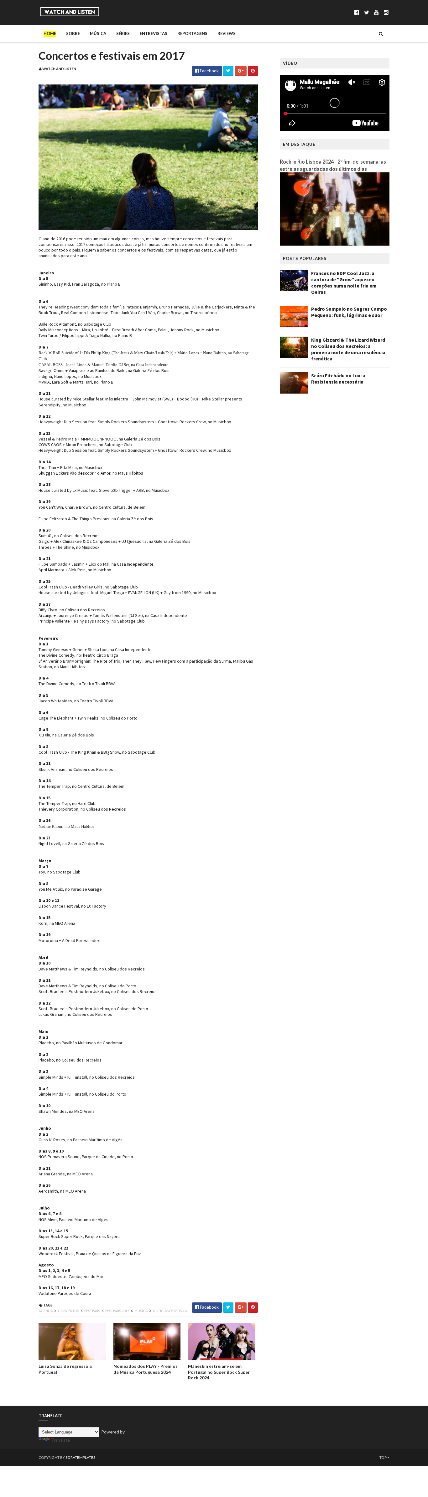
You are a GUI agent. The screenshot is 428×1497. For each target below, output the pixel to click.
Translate (60, 1440)
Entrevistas (153, 33)
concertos (69, 1311)
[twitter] (366, 12)
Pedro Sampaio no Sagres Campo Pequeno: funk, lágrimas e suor (349, 312)
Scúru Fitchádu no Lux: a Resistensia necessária (338, 378)
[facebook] (356, 12)
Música (98, 33)
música (141, 1311)
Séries (123, 33)
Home (50, 33)
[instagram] (386, 12)
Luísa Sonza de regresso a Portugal (65, 1368)
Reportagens (192, 33)
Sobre (73, 33)
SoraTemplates (80, 1457)
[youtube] (376, 12)
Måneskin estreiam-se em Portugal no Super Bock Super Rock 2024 (219, 1371)
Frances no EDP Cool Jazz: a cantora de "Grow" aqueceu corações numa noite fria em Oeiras (344, 282)
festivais (92, 1311)
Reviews (226, 33)
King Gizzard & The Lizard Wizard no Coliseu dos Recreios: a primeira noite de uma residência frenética (348, 349)
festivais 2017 (117, 1311)
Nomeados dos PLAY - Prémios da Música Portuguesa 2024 (145, 1368)
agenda (46, 1311)
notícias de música (170, 1311)
